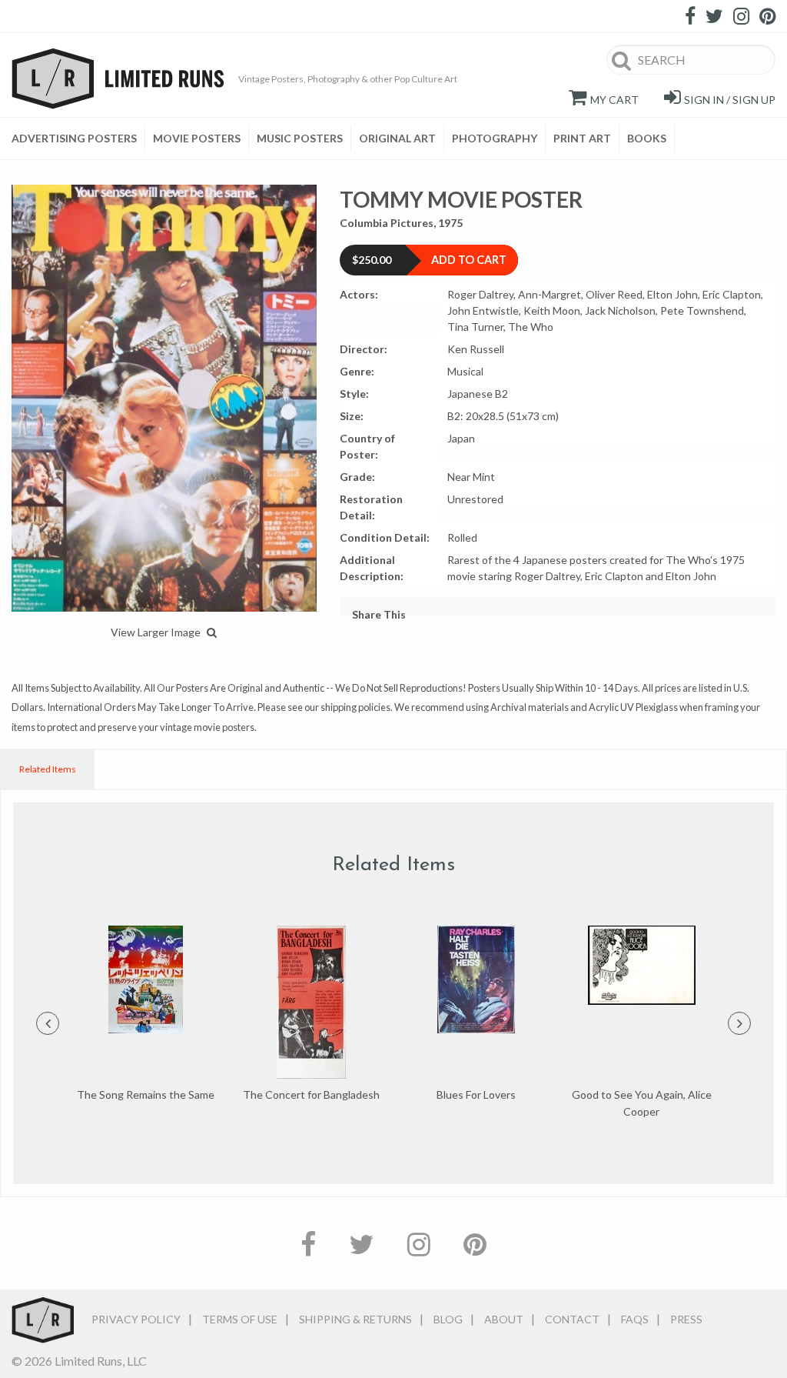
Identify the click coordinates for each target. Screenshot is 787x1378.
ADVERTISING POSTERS (74, 138)
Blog (448, 1319)
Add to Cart (468, 259)
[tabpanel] (145, 1014)
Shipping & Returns (355, 1319)
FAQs (635, 1319)
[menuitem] (78, 138)
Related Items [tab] (47, 769)
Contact (572, 1319)
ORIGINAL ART (397, 138)
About (503, 1319)
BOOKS (646, 138)
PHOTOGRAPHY (494, 138)
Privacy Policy (136, 1319)
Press (686, 1319)
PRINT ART (582, 138)
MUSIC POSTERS (300, 138)
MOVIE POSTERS (197, 138)
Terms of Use (239, 1319)
